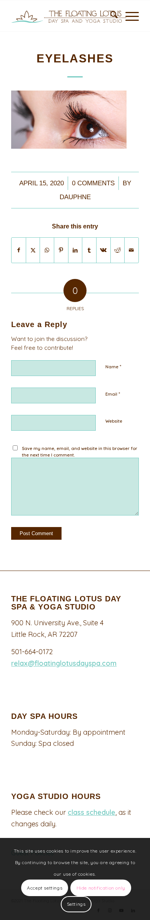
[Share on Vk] (103, 250)
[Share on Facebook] (19, 250)
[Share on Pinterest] (61, 250)
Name (113, 366)
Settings (76, 904)
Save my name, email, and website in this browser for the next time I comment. (79, 452)
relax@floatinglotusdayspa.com (64, 663)
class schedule (91, 812)
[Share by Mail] (131, 250)
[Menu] (128, 15)
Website (113, 421)
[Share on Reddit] (118, 250)
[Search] (110, 15)
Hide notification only (101, 888)
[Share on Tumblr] (89, 250)
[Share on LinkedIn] (75, 250)
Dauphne (75, 197)
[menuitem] (110, 15)
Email (112, 394)
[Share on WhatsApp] (47, 250)
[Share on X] (33, 250)
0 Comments (93, 183)
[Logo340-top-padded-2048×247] (71, 15)
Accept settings (44, 888)
